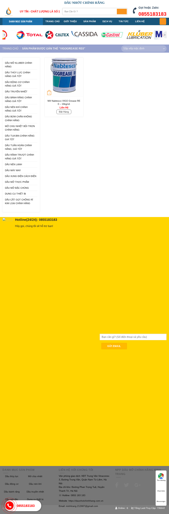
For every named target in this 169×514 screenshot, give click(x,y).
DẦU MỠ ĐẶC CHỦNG (17, 188)
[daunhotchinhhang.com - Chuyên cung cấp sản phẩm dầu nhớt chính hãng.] (8, 11)
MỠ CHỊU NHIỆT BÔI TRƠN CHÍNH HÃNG (20, 128)
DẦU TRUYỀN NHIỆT (16, 91)
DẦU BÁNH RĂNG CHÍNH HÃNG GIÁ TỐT (18, 99)
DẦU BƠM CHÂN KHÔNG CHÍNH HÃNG (18, 118)
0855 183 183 (78, 495)
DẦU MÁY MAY (13, 170)
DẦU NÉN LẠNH (13, 164)
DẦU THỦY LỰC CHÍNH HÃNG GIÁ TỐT (17, 74)
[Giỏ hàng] (163, 21)
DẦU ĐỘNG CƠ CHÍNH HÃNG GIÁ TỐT (17, 84)
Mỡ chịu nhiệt (35, 476)
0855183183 (152, 14)
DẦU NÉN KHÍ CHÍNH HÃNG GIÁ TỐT (16, 109)
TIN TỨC (124, 21)
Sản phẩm (89, 21)
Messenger (161, 501)
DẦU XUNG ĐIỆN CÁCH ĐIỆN (20, 176)
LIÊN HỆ (140, 21)
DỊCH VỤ (107, 21)
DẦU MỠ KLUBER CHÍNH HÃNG (18, 65)
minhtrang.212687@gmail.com (82, 506)
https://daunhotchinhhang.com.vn (85, 500)
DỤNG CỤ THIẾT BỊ (15, 193)
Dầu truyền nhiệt (35, 491)
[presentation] (84, 34)
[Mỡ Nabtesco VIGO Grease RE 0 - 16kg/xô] (64, 77)
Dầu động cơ (11, 484)
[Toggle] (36, 74)
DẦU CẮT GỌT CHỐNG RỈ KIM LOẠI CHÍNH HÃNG (19, 201)
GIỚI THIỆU (70, 21)
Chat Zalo (161, 491)
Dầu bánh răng (12, 491)
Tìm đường (161, 480)
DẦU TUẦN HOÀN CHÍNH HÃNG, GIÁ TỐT (18, 147)
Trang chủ (52, 21)
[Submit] (122, 11)
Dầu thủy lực (11, 476)
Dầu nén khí (35, 484)
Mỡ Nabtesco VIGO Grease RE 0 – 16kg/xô (64, 102)
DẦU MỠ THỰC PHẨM (17, 182)
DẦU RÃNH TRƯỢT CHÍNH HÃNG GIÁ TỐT (19, 156)
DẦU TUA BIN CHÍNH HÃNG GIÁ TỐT (19, 137)
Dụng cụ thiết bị (35, 499)
